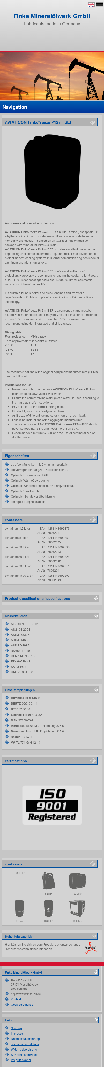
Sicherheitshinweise (24, 1054)
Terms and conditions (25, 1044)
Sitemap (16, 1028)
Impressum (18, 1033)
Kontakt (16, 999)
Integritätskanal (21, 1060)
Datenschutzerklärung (25, 1038)
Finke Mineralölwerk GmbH (52, 15)
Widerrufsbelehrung (24, 1049)
